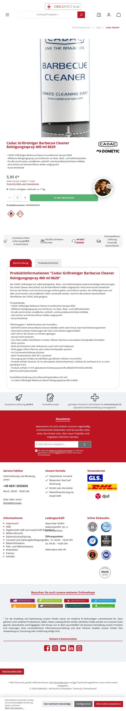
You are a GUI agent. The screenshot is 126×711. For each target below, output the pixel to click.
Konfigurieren (83, 703)
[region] (63, 88)
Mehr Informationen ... (14, 708)
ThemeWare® (90, 688)
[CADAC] (107, 147)
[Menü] (7, 14)
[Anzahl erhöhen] (25, 198)
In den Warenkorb (64, 197)
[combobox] (48, 14)
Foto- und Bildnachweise (19, 546)
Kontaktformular (50, 404)
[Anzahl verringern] (10, 198)
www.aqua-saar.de (55, 549)
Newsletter (12, 549)
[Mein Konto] (109, 14)
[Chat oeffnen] (103, 187)
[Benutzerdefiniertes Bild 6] (106, 555)
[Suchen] (81, 14)
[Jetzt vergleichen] (99, 14)
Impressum (12, 523)
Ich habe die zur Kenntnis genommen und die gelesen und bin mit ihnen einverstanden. (60, 452)
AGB (57, 452)
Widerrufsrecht (14, 533)
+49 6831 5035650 (15, 486)
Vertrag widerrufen (12, 671)
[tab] (21, 263)
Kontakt (10, 556)
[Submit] (84, 444)
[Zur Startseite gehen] (63, 6)
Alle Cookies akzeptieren (108, 703)
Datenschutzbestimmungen (60, 450)
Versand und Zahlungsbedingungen (26, 539)
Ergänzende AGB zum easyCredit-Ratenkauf (30, 529)
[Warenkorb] (119, 14)
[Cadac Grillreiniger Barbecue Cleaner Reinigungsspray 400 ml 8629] (63, 88)
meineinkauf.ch (112, 404)
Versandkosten (60, 682)
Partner (10, 553)
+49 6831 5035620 (80, 241)
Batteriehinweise (15, 543)
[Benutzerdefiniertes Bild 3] (92, 541)
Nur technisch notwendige (57, 703)
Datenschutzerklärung (18, 536)
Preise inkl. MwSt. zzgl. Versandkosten (23, 184)
